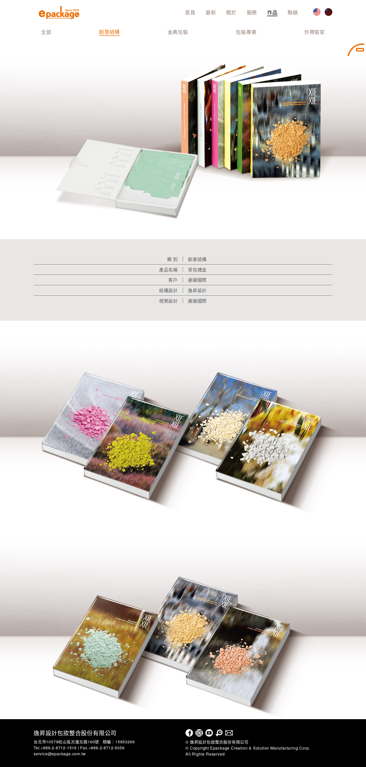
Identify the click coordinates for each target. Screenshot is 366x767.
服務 (252, 12)
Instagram (199, 733)
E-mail (229, 733)
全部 (46, 32)
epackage (59, 12)
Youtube (209, 733)
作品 (272, 12)
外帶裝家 (314, 32)
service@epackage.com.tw (60, 754)
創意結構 (109, 32)
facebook (189, 733)
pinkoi (219, 733)
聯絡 (293, 12)
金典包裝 (178, 32)
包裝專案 (246, 32)
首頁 (190, 12)
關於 (231, 12)
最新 (211, 12)
